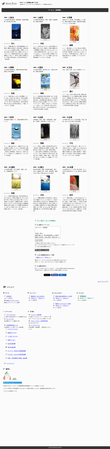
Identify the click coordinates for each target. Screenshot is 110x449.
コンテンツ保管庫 (36, 314)
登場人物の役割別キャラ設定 (63, 296)
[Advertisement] (51, 418)
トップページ (10, 363)
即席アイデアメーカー (12, 300)
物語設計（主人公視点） (38, 296)
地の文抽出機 (11, 347)
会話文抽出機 (11, 343)
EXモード (41, 298)
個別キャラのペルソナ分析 (63, 303)
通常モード (39, 257)
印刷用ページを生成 (43, 250)
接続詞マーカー (12, 332)
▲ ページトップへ (103, 281)
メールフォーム (35, 325)
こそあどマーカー (13, 336)
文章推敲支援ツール (12, 325)
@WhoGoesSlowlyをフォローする (13, 382)
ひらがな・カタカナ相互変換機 (17, 354)
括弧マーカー (11, 340)
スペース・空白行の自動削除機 (17, 351)
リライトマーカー (13, 329)
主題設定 (9, 296)
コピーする (39, 240)
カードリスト (10, 319)
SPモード (47, 257)
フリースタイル (10, 314)
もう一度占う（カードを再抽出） (46, 220)
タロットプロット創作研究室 (39, 321)
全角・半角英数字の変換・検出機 (17, 358)
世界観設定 (83, 296)
